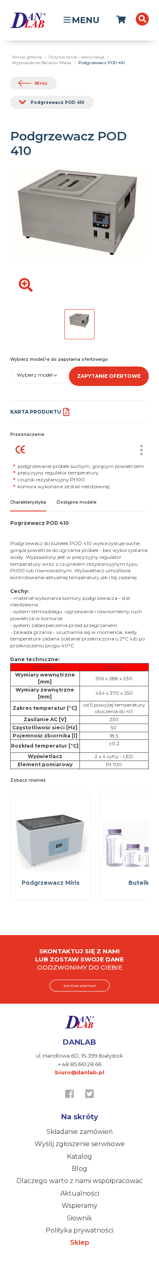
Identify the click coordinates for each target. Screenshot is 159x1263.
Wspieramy (79, 1205)
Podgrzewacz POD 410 (57, 102)
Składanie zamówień (79, 1132)
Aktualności (79, 1193)
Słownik (79, 1218)
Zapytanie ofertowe (109, 376)
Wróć (41, 83)
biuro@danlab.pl (79, 1072)
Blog (79, 1168)
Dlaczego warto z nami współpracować (79, 1181)
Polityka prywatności (79, 1230)
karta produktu (35, 412)
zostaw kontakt (79, 986)
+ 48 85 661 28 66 (80, 1064)
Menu (85, 20)
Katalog (79, 1156)
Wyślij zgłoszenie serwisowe (80, 1144)
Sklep (79, 1242)
